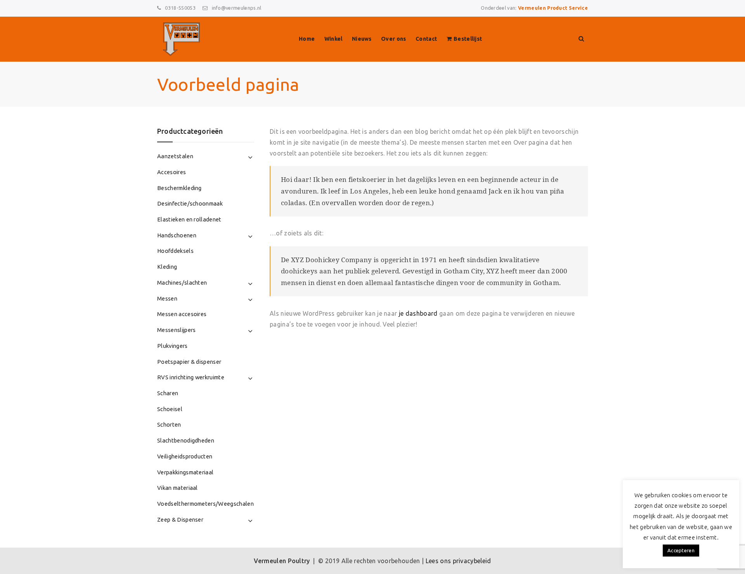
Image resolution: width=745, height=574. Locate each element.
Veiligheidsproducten (184, 456)
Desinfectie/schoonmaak (190, 203)
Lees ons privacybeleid (458, 560)
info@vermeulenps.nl (237, 7)
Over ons (393, 39)
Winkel (333, 39)
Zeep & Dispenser (180, 519)
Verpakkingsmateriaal (185, 472)
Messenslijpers (176, 330)
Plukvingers (172, 345)
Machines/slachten (182, 282)
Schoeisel (169, 409)
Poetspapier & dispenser (189, 361)
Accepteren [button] (681, 550)
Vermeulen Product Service (553, 7)
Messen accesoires (181, 314)
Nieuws (362, 39)
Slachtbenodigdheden (185, 440)
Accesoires (171, 172)
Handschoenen (176, 235)
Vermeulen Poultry (282, 560)
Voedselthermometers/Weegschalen (205, 503)
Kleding (167, 266)
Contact (426, 39)
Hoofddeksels (175, 250)
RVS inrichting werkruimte (190, 377)
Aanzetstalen (175, 156)
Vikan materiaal (177, 487)
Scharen (167, 393)
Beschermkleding (179, 188)
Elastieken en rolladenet (189, 219)
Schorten (169, 424)
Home (307, 39)
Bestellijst (468, 39)
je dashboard (418, 313)
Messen (167, 298)
